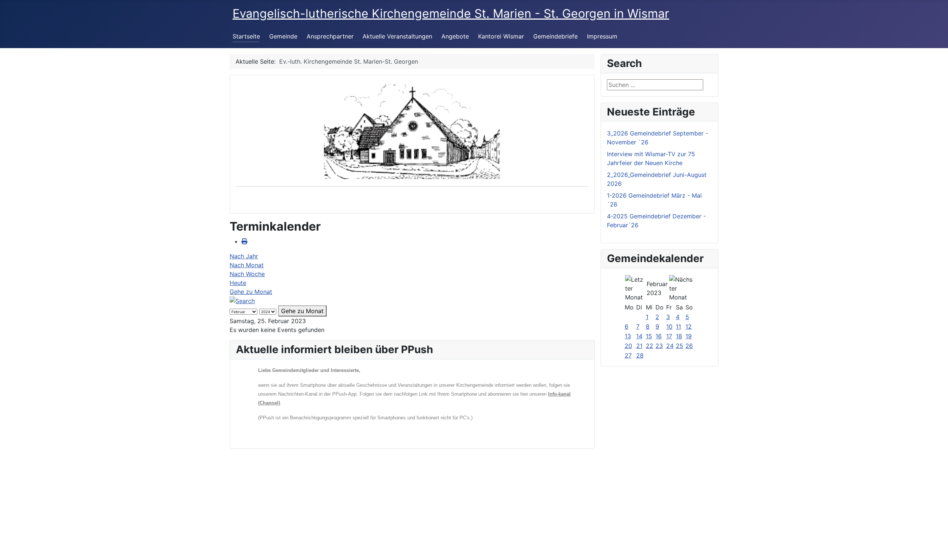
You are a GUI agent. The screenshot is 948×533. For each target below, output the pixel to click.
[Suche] (242, 300)
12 (688, 326)
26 (689, 345)
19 (688, 336)
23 (659, 345)
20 (628, 345)
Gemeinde (283, 36)
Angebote (455, 36)
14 (639, 336)
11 (678, 326)
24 (670, 345)
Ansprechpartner (330, 36)
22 (649, 345)
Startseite (246, 36)
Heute (238, 282)
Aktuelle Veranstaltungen (397, 36)
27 (628, 355)
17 (669, 336)
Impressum (602, 36)
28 (640, 355)
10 (669, 326)
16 (658, 336)
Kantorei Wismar (501, 36)
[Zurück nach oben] (935, 519)
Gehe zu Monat (251, 291)
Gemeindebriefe (555, 36)
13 (628, 336)
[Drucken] (244, 241)
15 (649, 336)
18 (679, 336)
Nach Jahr (244, 256)
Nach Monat (247, 265)
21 (639, 345)
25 (679, 345)
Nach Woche (247, 274)
